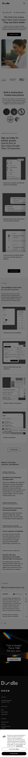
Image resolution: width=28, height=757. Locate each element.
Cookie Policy (19, 746)
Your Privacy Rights (14, 749)
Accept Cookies (14, 753)
